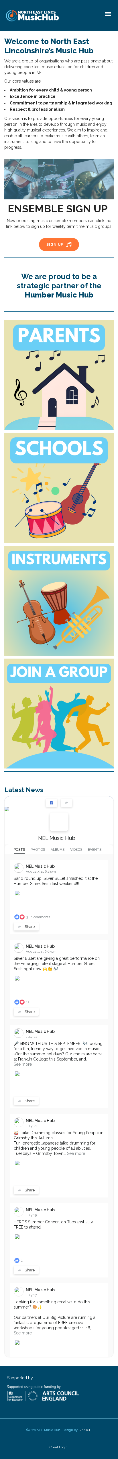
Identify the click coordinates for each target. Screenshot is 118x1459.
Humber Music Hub (59, 295)
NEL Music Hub (56, 838)
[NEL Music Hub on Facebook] (59, 822)
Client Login (59, 1447)
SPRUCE (84, 1430)
